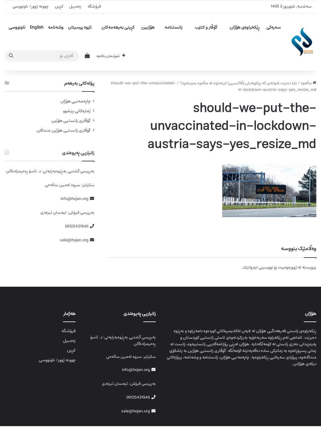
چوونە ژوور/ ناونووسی (31, 6)
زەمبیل (75, 6)
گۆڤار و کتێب (206, 27)
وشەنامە (56, 27)
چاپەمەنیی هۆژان (76, 101)
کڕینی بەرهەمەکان (118, 27)
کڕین (59, 6)
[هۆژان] (304, 42)
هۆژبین (148, 27)
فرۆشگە (94, 6)
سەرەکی (273, 27)
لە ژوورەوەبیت (289, 267)
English (37, 27)
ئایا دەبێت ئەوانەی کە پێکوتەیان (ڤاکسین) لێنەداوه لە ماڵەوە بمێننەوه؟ (238, 83)
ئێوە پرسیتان (80, 27)
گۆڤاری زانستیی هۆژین (71, 120)
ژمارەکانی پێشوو (77, 111)
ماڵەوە (307, 83)
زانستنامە (173, 27)
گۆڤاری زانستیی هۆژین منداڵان (64, 130)
